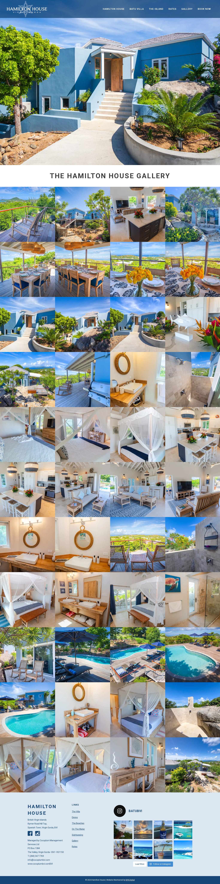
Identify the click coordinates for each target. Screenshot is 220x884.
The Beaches (78, 823)
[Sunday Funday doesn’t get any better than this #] (123, 849)
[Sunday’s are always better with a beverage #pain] (163, 849)
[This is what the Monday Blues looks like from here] (143, 849)
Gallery (75, 841)
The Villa (76, 811)
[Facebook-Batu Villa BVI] (31, 835)
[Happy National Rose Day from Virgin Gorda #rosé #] (123, 830)
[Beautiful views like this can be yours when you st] (143, 830)
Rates (74, 846)
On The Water (78, 829)
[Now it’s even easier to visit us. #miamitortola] (183, 830)
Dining (75, 817)
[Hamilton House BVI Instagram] (38, 835)
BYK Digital (130, 880)
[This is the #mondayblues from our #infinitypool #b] (183, 849)
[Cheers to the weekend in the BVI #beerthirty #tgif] (163, 830)
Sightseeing (77, 835)
